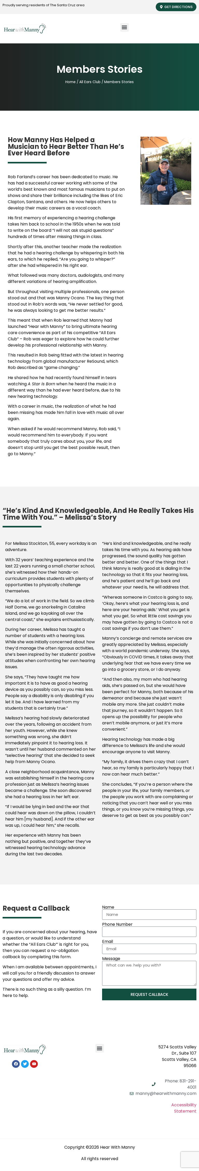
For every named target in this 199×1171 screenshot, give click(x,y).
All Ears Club (90, 82)
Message (111, 959)
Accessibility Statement (183, 1108)
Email (107, 942)
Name (108, 907)
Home (70, 82)
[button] (124, 27)
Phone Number (117, 924)
